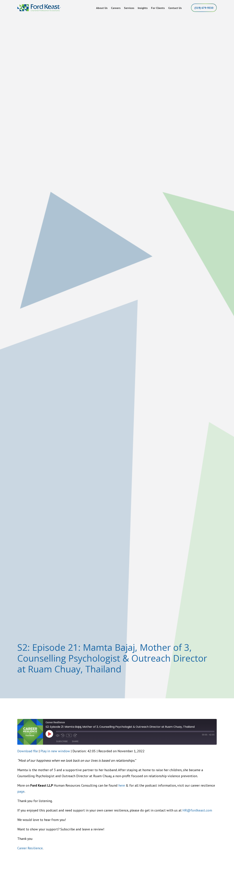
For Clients (158, 8)
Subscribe (62, 741)
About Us (102, 8)
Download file (27, 751)
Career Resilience (30, 848)
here (121, 785)
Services (129, 8)
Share (75, 741)
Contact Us (175, 8)
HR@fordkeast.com (197, 810)
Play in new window (55, 751)
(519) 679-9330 (203, 7)
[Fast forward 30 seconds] (75, 735)
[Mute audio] (57, 735)
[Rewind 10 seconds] (62, 735)
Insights (143, 8)
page (20, 791)
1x (69, 735)
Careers (116, 8)
